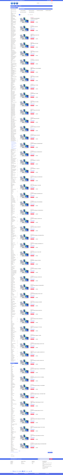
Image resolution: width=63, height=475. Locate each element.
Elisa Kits (12, 237)
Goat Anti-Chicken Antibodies (12, 269)
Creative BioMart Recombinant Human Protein (13, 165)
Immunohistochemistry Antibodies (13, 288)
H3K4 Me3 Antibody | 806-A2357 (35, 118)
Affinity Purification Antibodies (13, 185)
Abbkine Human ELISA (13, 123)
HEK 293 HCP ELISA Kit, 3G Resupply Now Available (47, 466)
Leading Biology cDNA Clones (14, 52)
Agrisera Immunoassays (13, 29)
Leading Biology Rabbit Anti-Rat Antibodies (13, 73)
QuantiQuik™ (12, 326)
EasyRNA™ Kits (12, 234)
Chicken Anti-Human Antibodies (13, 208)
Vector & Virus (12, 356)
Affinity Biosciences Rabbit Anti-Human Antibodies (13, 21)
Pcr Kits (11, 320)
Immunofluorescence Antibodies (13, 286)
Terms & (15, 473)
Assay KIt (12, 37)
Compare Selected (50, 452)
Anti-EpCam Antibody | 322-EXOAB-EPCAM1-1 (37, 143)
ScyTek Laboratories (13, 408)
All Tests (12, 188)
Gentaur (11, 406)
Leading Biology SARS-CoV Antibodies (13, 78)
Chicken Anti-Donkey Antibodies (13, 205)
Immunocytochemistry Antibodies (13, 284)
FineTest (12, 372)
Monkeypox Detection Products (13, 176)
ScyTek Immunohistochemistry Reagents (13, 157)
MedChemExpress (12, 387)
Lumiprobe (12, 407)
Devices (11, 222)
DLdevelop (12, 377)
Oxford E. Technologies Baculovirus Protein (13, 96)
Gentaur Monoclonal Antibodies (13, 144)
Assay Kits (12, 195)
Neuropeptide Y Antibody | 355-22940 (36, 260)
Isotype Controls (12, 291)
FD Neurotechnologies (13, 421)
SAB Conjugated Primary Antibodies (13, 344)
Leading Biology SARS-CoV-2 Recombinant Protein (13, 80)
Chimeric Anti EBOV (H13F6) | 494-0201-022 (36, 318)
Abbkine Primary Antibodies (13, 129)
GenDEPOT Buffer (12, 43)
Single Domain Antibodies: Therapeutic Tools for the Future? (47, 463)
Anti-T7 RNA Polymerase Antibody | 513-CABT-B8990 (38, 385)
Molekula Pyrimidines (13, 92)
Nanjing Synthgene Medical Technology (13, 432)
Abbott (11, 430)
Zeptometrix (12, 413)
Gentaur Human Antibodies (13, 143)
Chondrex (12, 414)
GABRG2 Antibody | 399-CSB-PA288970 (36, 68)
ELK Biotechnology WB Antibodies (13, 174)
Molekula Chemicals (13, 91)
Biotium (11, 370)
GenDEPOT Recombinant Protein (13, 49)
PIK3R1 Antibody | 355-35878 (34, 76)
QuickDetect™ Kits (12, 327)
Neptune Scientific (12, 439)
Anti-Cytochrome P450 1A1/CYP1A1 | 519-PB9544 (37, 377)
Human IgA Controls (13, 278)
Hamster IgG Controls (13, 274)
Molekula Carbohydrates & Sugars (13, 90)
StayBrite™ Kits (12, 349)
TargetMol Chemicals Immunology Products (13, 111)
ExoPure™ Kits (12, 246)
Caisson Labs (12, 412)
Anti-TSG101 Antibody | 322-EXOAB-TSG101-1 (37, 193)
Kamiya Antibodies (12, 294)
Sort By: (28, 14)
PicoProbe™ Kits (12, 323)
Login (47, 0)
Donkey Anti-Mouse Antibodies (13, 230)
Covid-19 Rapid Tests (13, 216)
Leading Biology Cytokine (13, 53)
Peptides (12, 321)
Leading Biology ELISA (13, 57)
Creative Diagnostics (13, 386)
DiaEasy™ (12, 223)
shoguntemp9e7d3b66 (13, 105)
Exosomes (12, 248)
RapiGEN (12, 434)
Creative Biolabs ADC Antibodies (13, 171)
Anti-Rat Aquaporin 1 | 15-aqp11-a (35, 168)
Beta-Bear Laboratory (13, 448)
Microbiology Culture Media (13, 303)
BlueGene (12, 388)
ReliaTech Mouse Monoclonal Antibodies (13, 177)
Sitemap (16, 474)
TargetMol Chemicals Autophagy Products (13, 109)
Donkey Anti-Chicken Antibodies (13, 226)
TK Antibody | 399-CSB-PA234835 (35, 18)
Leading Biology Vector (13, 81)
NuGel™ (11, 315)
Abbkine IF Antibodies (13, 124)
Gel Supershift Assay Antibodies (13, 263)
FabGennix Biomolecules (13, 255)
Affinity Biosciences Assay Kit (13, 10)
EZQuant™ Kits (12, 252)
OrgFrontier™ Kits (12, 316)
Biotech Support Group (13, 419)
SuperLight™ (12, 352)
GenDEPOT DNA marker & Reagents (13, 46)
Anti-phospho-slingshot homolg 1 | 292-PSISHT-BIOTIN (38, 368)
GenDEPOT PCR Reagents (13, 47)
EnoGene (12, 364)
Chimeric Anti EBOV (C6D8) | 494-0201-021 (36, 310)
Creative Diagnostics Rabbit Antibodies (13, 217)
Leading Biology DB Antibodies (13, 55)
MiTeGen (12, 401)
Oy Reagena (12, 428)
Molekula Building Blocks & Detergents (13, 88)
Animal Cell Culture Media (13, 189)
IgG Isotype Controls (13, 281)
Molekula (12, 394)
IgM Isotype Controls (13, 282)
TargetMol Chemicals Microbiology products (13, 112)
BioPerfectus (12, 447)
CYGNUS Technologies (13, 220)
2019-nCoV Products (13, 181)
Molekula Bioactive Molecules (13, 85)
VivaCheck (12, 442)
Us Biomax (12, 402)
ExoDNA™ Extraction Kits (13, 244)
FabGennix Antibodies (13, 254)
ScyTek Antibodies (12, 153)
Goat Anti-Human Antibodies (13, 271)
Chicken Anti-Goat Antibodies (12, 207)
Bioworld (12, 381)
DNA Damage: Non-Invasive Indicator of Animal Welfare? (47, 465)
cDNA (11, 203)
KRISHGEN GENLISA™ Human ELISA (13, 297)
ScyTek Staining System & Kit (13, 158)
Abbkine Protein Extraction (13, 130)
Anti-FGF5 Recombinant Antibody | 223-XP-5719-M (37, 343)
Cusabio (11, 367)
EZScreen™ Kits (12, 253)
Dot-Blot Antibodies (13, 233)
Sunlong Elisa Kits (12, 351)
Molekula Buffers (12, 87)
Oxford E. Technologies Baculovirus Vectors (13, 97)
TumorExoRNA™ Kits (13, 355)
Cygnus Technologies (13, 415)
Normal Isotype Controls (13, 313)
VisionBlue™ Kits (12, 358)
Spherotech (12, 409)
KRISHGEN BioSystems (13, 384)
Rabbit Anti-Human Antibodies (13, 333)
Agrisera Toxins (12, 36)
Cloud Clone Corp (12, 379)
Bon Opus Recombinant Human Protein (13, 162)
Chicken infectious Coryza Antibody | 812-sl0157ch (37, 435)
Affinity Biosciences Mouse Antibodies (13, 17)
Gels (11, 265)
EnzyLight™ (12, 241)
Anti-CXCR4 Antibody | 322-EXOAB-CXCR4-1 (36, 151)
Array (11, 194)
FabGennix (12, 391)
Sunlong (11, 392)
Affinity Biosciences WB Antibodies (13, 25)
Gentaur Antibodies (13, 141)
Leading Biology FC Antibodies (13, 59)
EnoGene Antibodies (13, 238)
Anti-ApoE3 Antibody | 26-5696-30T (35, 135)
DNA (11, 224)
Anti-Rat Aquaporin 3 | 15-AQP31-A (35, 160)
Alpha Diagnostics (12, 393)
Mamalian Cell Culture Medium (13, 300)
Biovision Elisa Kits (12, 199)
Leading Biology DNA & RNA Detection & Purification (13, 56)
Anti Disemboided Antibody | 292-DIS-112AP (36, 293)
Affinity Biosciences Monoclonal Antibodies (13, 15)
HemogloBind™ (12, 275)
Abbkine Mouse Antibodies (13, 126)
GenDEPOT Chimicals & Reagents (13, 44)
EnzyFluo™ (12, 240)
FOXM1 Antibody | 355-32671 (34, 51)
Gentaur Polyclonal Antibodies (13, 147)
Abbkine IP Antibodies (13, 125)
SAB (11, 365)
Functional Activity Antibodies (12, 261)
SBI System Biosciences (13, 400)
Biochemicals (12, 196)
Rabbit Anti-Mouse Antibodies (12, 334)
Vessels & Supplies (13, 357)
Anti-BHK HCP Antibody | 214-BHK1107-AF (36, 218)
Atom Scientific (12, 420)
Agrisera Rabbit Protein (13, 35)
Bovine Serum (44, 468)
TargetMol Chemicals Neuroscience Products (13, 114)
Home (19, 7)
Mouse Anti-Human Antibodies (13, 307)
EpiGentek (12, 373)
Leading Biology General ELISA (13, 60)
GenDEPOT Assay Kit (13, 42)
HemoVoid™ (12, 276)
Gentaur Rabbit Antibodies (13, 148)
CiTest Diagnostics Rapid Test (13, 164)
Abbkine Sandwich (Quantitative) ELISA (13, 137)
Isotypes (12, 292)
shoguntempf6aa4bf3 (13, 106)
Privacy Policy (47, 473)
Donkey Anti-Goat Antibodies (13, 227)
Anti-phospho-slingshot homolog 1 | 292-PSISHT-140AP (38, 393)
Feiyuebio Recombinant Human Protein (13, 258)
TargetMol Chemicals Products (13, 116)
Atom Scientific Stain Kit (13, 38)
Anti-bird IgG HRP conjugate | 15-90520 (36, 335)
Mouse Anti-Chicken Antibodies (13, 302)
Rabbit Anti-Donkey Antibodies (13, 330)
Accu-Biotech (12, 433)
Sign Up (50, 0)
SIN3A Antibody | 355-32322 (34, 43)
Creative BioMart (12, 399)
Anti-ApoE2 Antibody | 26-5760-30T (35, 126)
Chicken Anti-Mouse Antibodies (13, 210)
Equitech (12, 416)
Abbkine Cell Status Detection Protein (13, 121)
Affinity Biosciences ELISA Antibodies (13, 13)
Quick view (24, 22)
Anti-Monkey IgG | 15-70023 (34, 93)
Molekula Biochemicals (13, 86)
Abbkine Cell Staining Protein (13, 120)
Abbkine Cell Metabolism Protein (13, 117)
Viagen (11, 426)
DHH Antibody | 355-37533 (34, 26)
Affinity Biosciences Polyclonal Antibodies (13, 18)
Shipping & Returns (23, 463)
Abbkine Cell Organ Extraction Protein (12, 119)
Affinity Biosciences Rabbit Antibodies (13, 23)
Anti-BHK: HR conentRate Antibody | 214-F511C (37, 410)
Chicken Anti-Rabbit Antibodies (13, 211)
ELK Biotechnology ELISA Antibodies (13, 173)
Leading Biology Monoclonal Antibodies (13, 64)
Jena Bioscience (12, 395)
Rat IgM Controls (12, 339)
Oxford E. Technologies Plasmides (13, 101)
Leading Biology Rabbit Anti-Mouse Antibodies (13, 72)
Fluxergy (11, 435)
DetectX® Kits (12, 221)
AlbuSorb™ (12, 186)
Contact (32, 463)
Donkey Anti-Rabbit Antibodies (13, 232)
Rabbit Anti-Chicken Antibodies (13, 329)
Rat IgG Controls (12, 338)
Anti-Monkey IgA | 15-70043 (34, 85)
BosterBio (12, 380)
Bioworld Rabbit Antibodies (13, 140)
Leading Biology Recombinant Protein (14, 77)
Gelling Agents (12, 264)
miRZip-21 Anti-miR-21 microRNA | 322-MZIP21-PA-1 (38, 352)
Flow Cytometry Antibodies (13, 259)
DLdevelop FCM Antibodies (13, 166)
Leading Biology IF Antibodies (13, 63)
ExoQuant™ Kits (12, 247)
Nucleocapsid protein (13, 314)
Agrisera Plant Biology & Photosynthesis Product (13, 31)
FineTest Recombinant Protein (13, 168)
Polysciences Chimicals (13, 152)
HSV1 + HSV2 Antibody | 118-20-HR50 (36, 185)
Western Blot (12, 359)
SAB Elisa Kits (12, 345)
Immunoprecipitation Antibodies (13, 289)
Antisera (12, 192)
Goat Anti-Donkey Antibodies (13, 270)
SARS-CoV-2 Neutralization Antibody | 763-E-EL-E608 (38, 427)
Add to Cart (32, 30)
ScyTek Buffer (12, 154)
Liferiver (11, 440)
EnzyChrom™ (12, 239)
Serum (11, 348)
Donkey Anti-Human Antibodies (13, 229)
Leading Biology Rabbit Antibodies (13, 75)
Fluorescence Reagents (13, 260)
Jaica (11, 423)
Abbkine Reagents (12, 135)
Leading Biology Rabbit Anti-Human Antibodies (13, 70)
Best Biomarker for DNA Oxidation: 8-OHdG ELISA (47, 464)
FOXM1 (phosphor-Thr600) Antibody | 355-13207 (37, 402)
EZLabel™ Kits (12, 251)
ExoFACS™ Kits (12, 245)
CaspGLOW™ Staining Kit (13, 202)
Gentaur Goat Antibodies (13, 142)
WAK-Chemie (12, 441)
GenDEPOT (12, 405)
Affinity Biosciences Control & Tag (13, 12)
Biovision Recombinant (13, 200)
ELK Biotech (12, 422)
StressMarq (12, 371)
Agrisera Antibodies (13, 26)
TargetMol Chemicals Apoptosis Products (13, 107)
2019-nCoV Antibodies (13, 180)
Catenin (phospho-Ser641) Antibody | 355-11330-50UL (38, 418)
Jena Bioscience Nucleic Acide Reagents (13, 149)
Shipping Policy (26, 473)
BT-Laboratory (12, 374)
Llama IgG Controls (13, 298)
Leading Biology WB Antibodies (13, 82)
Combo (11, 215)
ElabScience (12, 378)
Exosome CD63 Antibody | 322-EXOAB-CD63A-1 (37, 210)
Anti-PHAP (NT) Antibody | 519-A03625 (36, 268)
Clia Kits (11, 214)
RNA (11, 342)
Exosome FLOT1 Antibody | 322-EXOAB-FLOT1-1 (37, 243)
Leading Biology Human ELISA (13, 62)
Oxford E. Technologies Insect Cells (13, 99)
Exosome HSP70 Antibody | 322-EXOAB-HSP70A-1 (37, 235)
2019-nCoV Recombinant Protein (13, 183)
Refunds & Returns (37, 473)
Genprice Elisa (12, 427)
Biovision (12, 385)
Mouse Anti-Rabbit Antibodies (12, 309)
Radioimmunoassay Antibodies (13, 337)
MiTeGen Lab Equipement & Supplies (13, 151)
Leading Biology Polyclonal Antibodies (13, 69)
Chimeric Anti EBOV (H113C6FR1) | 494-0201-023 (37, 360)
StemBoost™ (12, 350)
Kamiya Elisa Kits (12, 295)
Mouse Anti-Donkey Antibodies (13, 305)
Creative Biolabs (12, 366)
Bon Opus (12, 398)
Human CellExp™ (12, 277)
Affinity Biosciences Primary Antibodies (13, 20)
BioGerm (12, 446)
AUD (23, 0)
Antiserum (12, 193)
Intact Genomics (12, 429)
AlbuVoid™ (12, 187)
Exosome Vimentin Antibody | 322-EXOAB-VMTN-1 (37, 285)
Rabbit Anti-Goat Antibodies (13, 331)
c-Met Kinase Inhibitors (13, 201)
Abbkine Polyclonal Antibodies (13, 128)
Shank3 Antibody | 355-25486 (34, 101)
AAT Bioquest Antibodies (13, 159)
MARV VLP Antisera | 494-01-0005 (35, 110)
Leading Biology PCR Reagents (13, 67)
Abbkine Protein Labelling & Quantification (13, 132)
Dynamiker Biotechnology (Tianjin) (14, 449)
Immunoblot (12, 283)
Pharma (11, 322)
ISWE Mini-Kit (12, 293)
